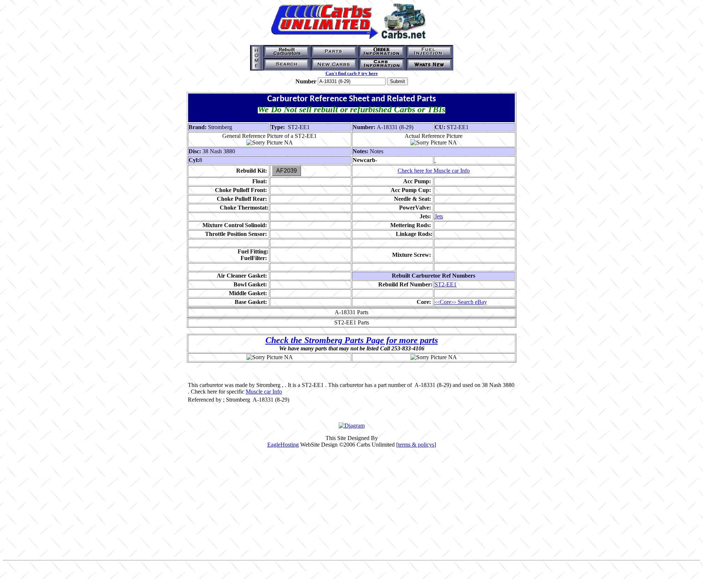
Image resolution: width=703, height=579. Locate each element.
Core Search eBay (461, 302)
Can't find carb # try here (352, 73)
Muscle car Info (264, 391)
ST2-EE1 (446, 284)
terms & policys (416, 444)
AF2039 (286, 171)
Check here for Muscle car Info (434, 171)
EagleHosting (283, 444)
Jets (439, 216)
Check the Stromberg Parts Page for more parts (351, 340)
